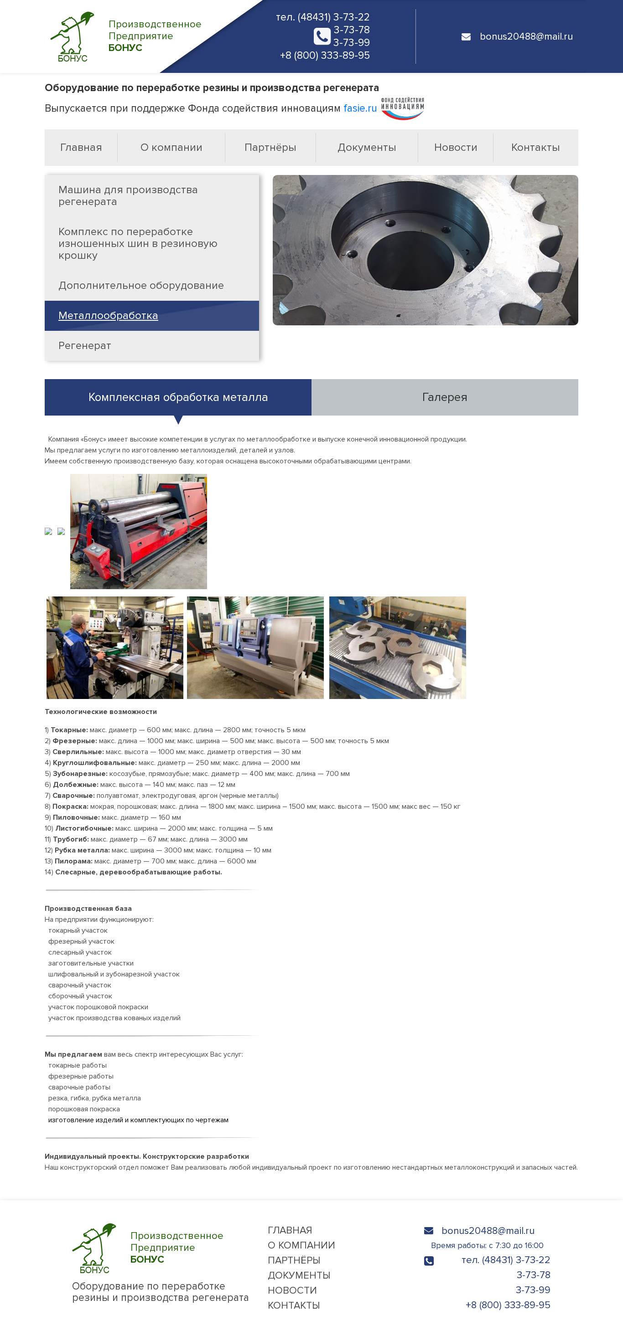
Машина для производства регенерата (128, 195)
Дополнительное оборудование (141, 285)
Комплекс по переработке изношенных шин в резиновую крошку (138, 243)
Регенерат (84, 345)
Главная (81, 147)
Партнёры (270, 147)
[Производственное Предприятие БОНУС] (147, 1270)
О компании (171, 147)
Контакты (535, 147)
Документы (366, 147)
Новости (456, 147)
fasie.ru (361, 108)
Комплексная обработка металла (178, 397)
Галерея (444, 397)
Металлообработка (108, 315)
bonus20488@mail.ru (488, 1231)
